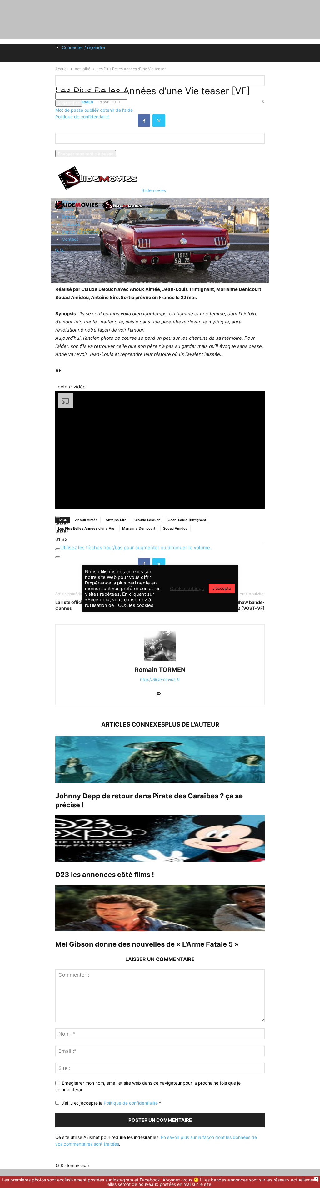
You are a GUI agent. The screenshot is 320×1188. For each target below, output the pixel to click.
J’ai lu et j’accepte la (111, 1103)
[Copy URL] (174, 564)
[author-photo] (160, 661)
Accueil (69, 201)
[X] (158, 564)
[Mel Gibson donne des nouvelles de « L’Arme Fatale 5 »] (160, 908)
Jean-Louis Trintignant (187, 520)
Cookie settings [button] (187, 588)
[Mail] (158, 694)
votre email (66, 147)
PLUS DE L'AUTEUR (192, 724)
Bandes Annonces (80, 231)
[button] (57, 250)
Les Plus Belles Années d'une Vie (86, 528)
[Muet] (57, 549)
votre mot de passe (147, 96)
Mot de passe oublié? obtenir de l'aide (94, 110)
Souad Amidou (175, 528)
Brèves (69, 216)
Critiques (71, 224)
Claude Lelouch (147, 520)
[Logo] (77, 211)
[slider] (61, 531)
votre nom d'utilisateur (78, 89)
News (67, 209)
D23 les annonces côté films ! (104, 874)
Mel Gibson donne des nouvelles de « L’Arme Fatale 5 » (147, 944)
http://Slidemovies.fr (160, 679)
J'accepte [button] (221, 588)
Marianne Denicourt (138, 528)
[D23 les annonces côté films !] (160, 838)
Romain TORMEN (160, 669)
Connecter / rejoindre (83, 47)
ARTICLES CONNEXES (133, 724)
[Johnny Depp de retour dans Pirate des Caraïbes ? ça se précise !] (160, 759)
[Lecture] (57, 517)
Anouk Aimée (86, 520)
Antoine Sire (116, 520)
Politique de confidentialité (82, 116)
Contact (70, 239)
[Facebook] (144, 564)
